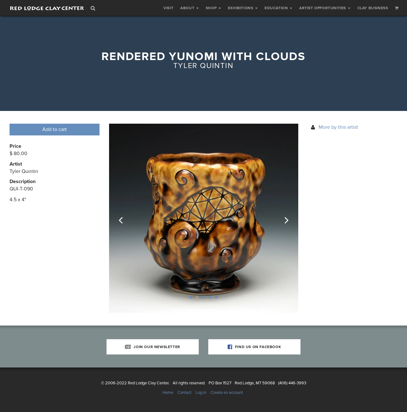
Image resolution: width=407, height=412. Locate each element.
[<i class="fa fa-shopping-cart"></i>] (396, 8)
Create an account (226, 392)
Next (282, 218)
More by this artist (338, 127)
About (188, 8)
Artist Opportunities (323, 8)
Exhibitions (241, 8)
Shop (212, 8)
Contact (184, 392)
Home (167, 392)
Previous (125, 218)
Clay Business (372, 8)
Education (277, 8)
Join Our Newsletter (156, 347)
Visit (168, 8)
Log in (201, 392)
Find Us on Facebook (257, 347)
